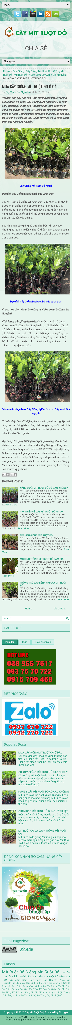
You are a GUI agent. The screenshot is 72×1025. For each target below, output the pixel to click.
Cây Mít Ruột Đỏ (19, 976)
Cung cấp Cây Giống (12, 986)
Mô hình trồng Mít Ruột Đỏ (52, 992)
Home (6, 71)
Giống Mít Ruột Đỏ (42, 972)
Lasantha (60, 1017)
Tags (24, 642)
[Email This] (4, 475)
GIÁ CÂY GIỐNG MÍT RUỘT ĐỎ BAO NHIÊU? (43, 772)
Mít (36, 992)
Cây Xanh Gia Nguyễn (17, 92)
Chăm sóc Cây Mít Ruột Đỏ (29, 983)
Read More (11, 504)
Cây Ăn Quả (17, 989)
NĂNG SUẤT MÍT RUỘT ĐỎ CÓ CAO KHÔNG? (44, 488)
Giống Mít (10, 992)
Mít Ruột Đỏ (20, 74)
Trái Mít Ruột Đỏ (32, 995)
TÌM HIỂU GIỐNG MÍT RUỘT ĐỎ (36, 535)
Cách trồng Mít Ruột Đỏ (34, 986)
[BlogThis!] (8, 475)
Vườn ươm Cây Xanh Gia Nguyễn (47, 74)
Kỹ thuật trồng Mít (25, 992)
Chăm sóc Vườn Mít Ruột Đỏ (56, 983)
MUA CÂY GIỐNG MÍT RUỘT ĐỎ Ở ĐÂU (30, 86)
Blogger (63, 1012)
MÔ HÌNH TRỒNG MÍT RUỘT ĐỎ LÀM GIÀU (42, 559)
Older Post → (61, 608)
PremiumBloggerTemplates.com (23, 1019)
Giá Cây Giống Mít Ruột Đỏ (37, 989)
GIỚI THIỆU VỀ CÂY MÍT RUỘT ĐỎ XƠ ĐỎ (41, 511)
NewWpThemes (25, 1017)
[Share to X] (11, 475)
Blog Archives (43, 642)
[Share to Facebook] (15, 475)
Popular (9, 642)
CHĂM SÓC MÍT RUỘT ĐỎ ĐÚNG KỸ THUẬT (43, 811)
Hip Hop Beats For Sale (55, 1019)
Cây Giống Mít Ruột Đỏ (38, 71)
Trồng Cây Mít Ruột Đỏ (51, 995)
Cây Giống (18, 71)
